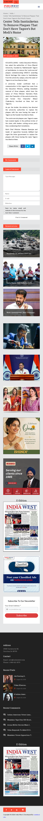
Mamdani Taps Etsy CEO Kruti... (19, 720)
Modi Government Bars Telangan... (21, 312)
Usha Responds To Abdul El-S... (19, 730)
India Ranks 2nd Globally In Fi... (20, 283)
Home (5, 13)
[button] (21, 336)
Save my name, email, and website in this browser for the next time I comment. (15, 210)
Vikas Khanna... (20, 685)
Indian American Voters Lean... (19, 715)
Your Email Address (13, 606)
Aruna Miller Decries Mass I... (18, 725)
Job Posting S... (20, 676)
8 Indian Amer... (20, 694)
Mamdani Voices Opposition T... (19, 735)
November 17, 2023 (12, 56)
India (11, 13)
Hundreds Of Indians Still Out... (19, 253)
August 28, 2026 (21, 679)
